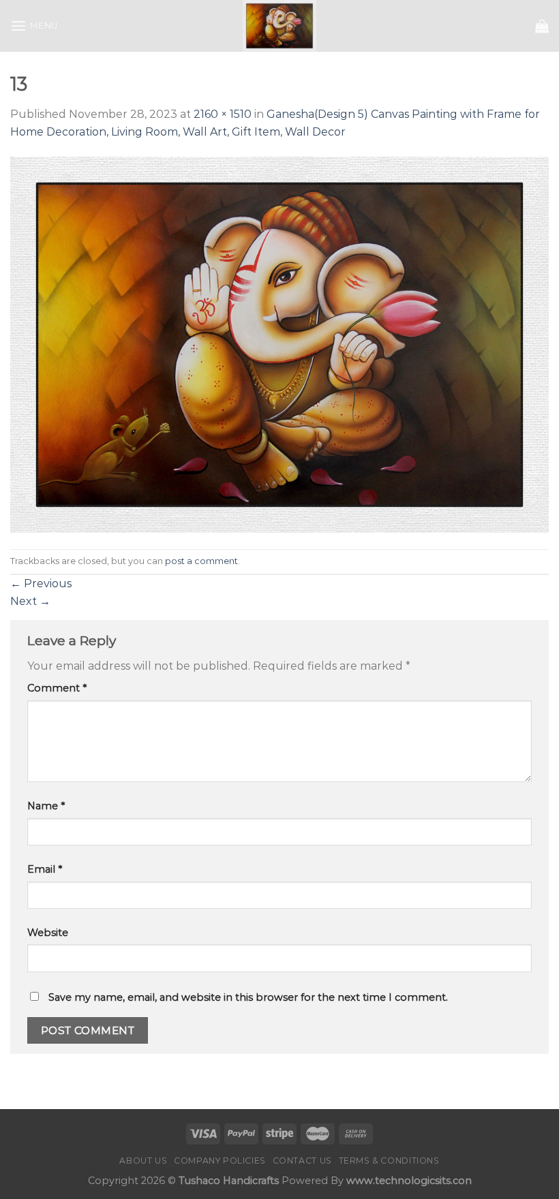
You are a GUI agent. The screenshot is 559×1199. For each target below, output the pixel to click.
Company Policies (220, 1160)
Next (30, 601)
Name (46, 806)
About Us (143, 1160)
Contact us (302, 1160)
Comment (57, 688)
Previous (41, 583)
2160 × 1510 (223, 114)
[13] (279, 343)
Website (47, 932)
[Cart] (542, 26)
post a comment (201, 561)
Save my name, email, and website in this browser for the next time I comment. (248, 997)
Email (44, 869)
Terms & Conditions (389, 1160)
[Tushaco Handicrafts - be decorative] (280, 26)
